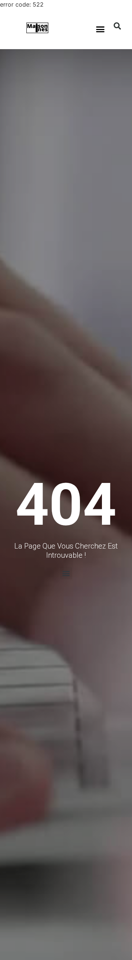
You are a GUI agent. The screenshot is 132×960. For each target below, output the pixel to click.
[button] (100, 29)
